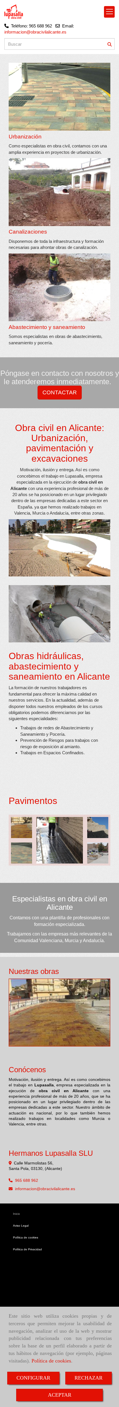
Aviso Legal (21, 1225)
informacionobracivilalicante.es (45, 1189)
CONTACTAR (59, 392)
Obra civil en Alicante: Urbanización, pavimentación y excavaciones (59, 443)
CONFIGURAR (33, 1378)
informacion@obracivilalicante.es (35, 31)
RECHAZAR (89, 1378)
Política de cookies (51, 1361)
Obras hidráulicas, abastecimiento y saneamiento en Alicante (59, 666)
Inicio (16, 1213)
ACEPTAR (59, 1395)
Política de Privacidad (27, 1249)
